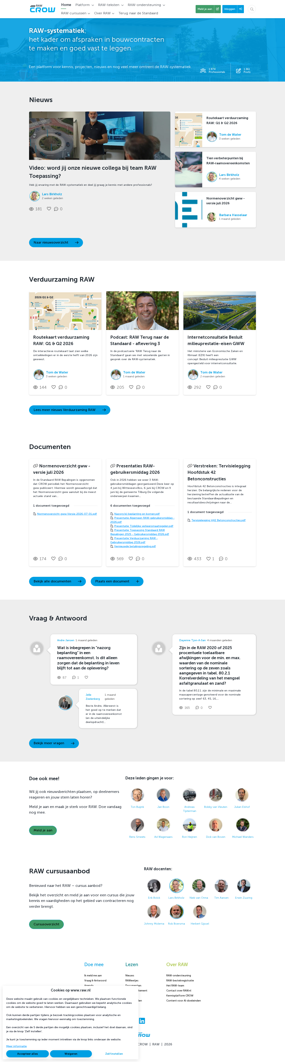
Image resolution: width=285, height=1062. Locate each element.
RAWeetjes (131, 980)
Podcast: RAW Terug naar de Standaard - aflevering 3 (139, 340)
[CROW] (142, 1036)
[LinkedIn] (142, 1021)
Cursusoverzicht (46, 924)
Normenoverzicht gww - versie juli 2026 (225, 200)
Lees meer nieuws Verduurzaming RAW (65, 410)
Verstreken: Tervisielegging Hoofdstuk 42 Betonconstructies (218, 472)
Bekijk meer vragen (49, 743)
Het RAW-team (175, 985)
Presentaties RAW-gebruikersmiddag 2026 (135, 469)
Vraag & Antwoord (95, 980)
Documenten (133, 985)
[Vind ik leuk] (49, 209)
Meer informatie (16, 1046)
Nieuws (129, 975)
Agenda (88, 985)
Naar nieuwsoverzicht (51, 242)
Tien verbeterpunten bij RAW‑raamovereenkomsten (228, 160)
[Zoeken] (252, 9)
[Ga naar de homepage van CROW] (42, 9)
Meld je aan (43, 830)
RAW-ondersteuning (178, 975)
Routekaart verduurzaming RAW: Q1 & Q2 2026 (227, 120)
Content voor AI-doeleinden (183, 1000)
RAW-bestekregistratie (180, 980)
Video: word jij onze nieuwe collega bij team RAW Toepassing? (92, 172)
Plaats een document (112, 581)
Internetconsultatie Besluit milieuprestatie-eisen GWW (215, 340)
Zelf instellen (114, 1053)
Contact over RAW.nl (178, 990)
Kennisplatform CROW (179, 995)
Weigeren (71, 1053)
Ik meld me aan (93, 975)
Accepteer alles (27, 1053)
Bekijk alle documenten (52, 581)
